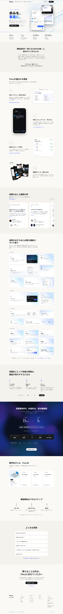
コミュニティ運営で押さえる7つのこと (38, 127)
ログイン (45, 1)
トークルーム (12, 298)
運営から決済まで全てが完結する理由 (14, 153)
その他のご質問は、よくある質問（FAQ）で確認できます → (31, 558)
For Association (32, 601)
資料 (41, 268)
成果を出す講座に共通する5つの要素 (14, 102)
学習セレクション (13, 270)
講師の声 (25, 1)
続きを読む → (32, 215)
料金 (22, 1)
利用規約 (49, 600)
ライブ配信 (12, 258)
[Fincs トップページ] (11, 2)
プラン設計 (12, 313)
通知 (11, 321)
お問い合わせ (49, 597)
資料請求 (51, 1)
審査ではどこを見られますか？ (21, 533)
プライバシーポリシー (50, 601)
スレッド (42, 295)
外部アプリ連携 (28, 282)
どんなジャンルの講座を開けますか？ (22, 541)
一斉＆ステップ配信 (29, 321)
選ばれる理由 (16, 1)
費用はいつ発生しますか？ (20, 537)
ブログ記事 (12, 280)
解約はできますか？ (19, 554)
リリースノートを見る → (47, 358)
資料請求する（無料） (14, 25)
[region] (31, 215)
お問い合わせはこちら (31, 585)
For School (31, 597)
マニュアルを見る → (40, 358)
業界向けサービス (30, 1)
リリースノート (40, 598)
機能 (20, 1)
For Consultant (31, 598)
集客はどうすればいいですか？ (21, 545)
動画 (41, 257)
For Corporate (31, 600)
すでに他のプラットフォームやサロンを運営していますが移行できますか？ (28, 549)
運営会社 (40, 597)
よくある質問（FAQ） (50, 598)
